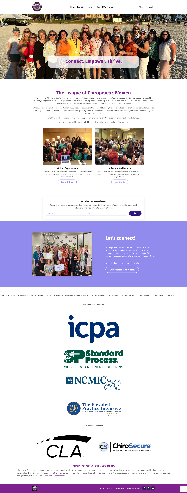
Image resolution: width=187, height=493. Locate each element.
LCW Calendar (108, 7)
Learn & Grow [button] (67, 182)
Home (72, 7)
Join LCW (81, 7)
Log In (151, 7)
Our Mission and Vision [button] (122, 269)
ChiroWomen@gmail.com (54, 476)
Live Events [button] (120, 182)
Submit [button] (135, 213)
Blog (98, 7)
